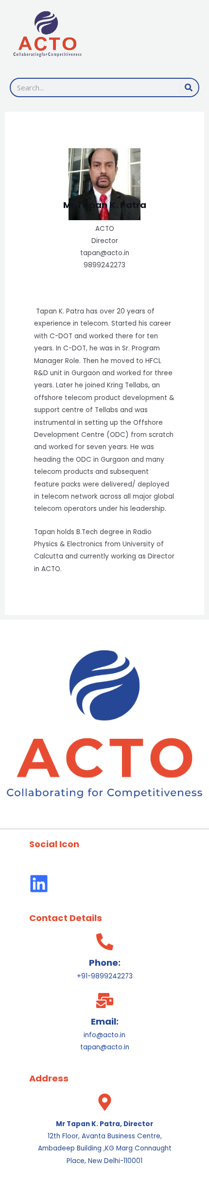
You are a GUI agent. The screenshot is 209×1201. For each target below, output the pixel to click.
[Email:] (104, 1000)
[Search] (188, 87)
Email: (105, 1021)
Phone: (105, 963)
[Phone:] (104, 941)
